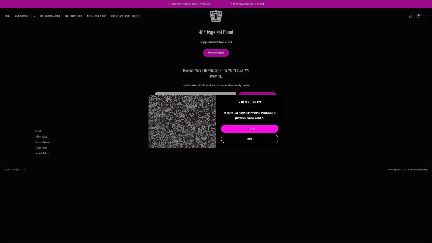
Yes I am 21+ (250, 129)
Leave (249, 139)
